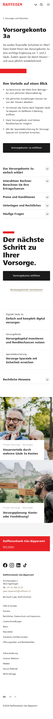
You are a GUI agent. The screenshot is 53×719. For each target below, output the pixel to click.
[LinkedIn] (18, 565)
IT (15, 697)
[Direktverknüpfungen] (36, 4)
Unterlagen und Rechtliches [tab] (22, 205)
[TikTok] (25, 565)
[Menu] (48, 4)
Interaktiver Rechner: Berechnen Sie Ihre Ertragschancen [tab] (18, 184)
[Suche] (41, 4)
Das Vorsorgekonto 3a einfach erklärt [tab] (18, 170)
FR (10, 697)
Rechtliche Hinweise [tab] (16, 379)
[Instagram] (12, 565)
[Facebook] (5, 565)
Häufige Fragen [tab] (13, 214)
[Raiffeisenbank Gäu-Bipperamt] (12, 4)
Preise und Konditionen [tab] (19, 197)
